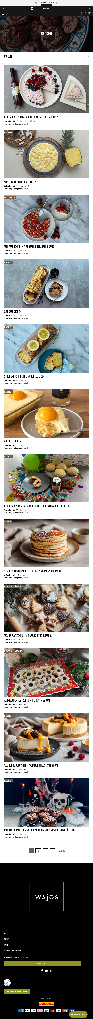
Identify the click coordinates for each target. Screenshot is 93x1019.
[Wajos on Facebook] (42, 971)
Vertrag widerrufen (17, 992)
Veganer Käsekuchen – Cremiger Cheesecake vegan (31, 765)
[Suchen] (85, 13)
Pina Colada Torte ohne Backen (20, 182)
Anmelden (42, 963)
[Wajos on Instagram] (51, 971)
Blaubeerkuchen (12, 312)
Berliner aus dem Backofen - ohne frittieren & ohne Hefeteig (37, 506)
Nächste (62, 851)
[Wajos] (46, 8)
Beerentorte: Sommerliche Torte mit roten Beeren (31, 117)
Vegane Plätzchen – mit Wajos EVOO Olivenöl (28, 636)
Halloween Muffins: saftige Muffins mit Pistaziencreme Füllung (39, 830)
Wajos (49, 998)
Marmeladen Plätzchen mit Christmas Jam (27, 700)
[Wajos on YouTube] (46, 971)
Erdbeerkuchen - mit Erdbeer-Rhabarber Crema (29, 247)
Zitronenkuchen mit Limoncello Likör (24, 376)
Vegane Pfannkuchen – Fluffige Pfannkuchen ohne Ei (32, 571)
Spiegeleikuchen (12, 441)
